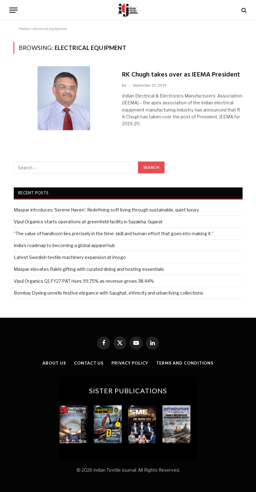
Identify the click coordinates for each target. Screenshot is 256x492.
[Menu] (13, 10)
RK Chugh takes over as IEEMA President (181, 74)
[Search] (243, 10)
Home (24, 28)
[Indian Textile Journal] (128, 10)
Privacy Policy (129, 362)
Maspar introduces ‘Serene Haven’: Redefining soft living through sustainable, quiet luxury (106, 209)
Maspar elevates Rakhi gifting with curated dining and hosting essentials (89, 269)
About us (54, 362)
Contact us (89, 362)
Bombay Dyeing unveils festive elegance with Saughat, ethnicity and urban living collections (108, 293)
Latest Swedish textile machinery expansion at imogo (70, 257)
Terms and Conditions (185, 362)
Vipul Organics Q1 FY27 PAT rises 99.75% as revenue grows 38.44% (84, 281)
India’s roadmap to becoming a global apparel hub (64, 245)
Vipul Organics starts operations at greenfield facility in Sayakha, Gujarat (88, 221)
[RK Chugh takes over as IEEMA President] (63, 98)
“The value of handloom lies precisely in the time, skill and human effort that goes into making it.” (114, 233)
